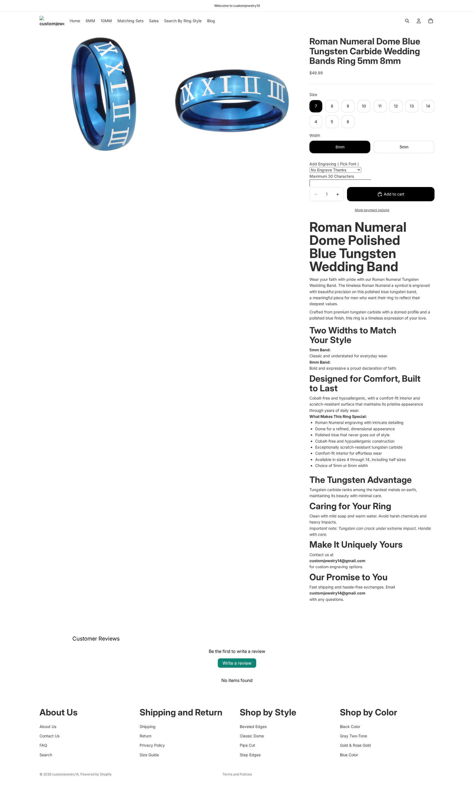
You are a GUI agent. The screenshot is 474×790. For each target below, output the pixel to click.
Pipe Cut (247, 745)
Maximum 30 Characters (331, 176)
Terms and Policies (237, 774)
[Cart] (431, 21)
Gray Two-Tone (353, 736)
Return (145, 736)
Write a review (237, 663)
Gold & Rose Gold (355, 745)
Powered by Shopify (96, 774)
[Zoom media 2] (232, 94)
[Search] (407, 21)
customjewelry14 (65, 774)
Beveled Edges (253, 726)
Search (46, 754)
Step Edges (250, 754)
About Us (48, 726)
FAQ (43, 745)
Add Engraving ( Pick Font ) (334, 164)
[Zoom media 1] (103, 94)
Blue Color (349, 754)
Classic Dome (252, 736)
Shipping (148, 726)
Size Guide (149, 754)
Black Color (350, 726)
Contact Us (50, 736)
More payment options (372, 210)
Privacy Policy (152, 745)
